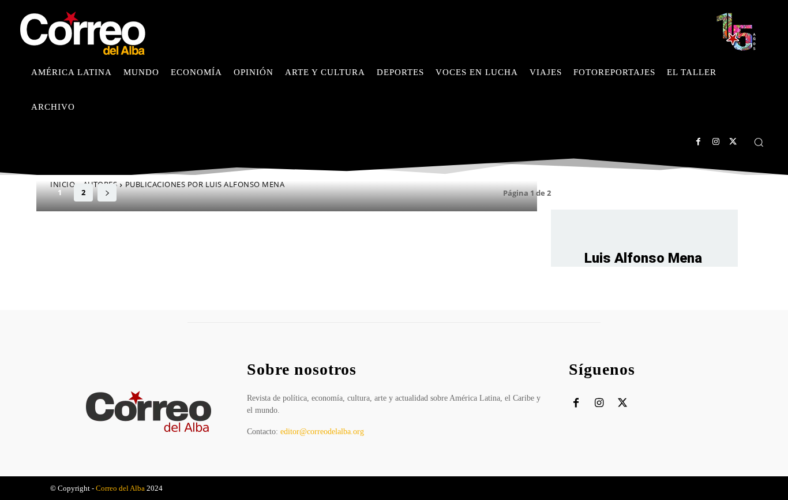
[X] (733, 142)
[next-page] (107, 193)
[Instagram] (716, 142)
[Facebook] (698, 142)
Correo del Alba (120, 488)
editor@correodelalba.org (322, 431)
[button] (758, 142)
